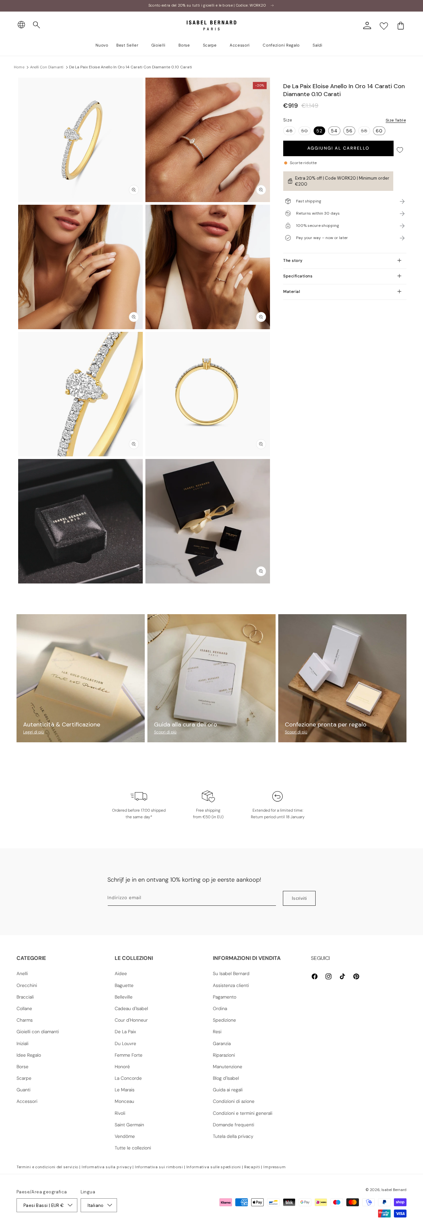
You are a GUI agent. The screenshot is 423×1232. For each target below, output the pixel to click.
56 (349, 131)
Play (80, 521)
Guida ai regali (228, 1090)
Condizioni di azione (233, 1101)
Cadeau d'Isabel (131, 1008)
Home (19, 67)
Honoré (122, 1067)
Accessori (27, 1101)
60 (379, 131)
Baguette (124, 985)
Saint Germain (129, 1125)
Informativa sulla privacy (107, 1167)
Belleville (124, 997)
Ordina (220, 1008)
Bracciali (25, 997)
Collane (24, 1008)
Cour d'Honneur (131, 1020)
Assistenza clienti (231, 985)
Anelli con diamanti (47, 67)
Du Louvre (125, 1043)
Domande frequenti (233, 1125)
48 (290, 131)
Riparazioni (224, 1055)
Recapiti (252, 1167)
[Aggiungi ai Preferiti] (400, 150)
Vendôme (125, 1136)
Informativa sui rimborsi (159, 1167)
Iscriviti (299, 898)
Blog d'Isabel (226, 1078)
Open (211, 598)
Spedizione (224, 1020)
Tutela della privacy (233, 1136)
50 (306, 131)
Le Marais (125, 1090)
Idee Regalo (29, 1055)
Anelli (22, 973)
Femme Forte (128, 1055)
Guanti (23, 1090)
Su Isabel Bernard (231, 973)
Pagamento (224, 997)
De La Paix (125, 1032)
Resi (217, 1032)
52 (319, 131)
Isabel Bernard (393, 1189)
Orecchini (27, 985)
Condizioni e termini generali (242, 1113)
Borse (22, 1067)
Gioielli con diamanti (38, 1032)
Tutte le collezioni (133, 1148)
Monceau (124, 1101)
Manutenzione (227, 1067)
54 (334, 131)
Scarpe (24, 1078)
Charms (25, 1020)
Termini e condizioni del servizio (47, 1167)
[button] (36, 25)
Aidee (121, 973)
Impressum (274, 1167)
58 (365, 131)
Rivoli (120, 1113)
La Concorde (128, 1078)
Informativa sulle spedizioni (213, 1167)
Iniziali (22, 1043)
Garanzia (222, 1043)
